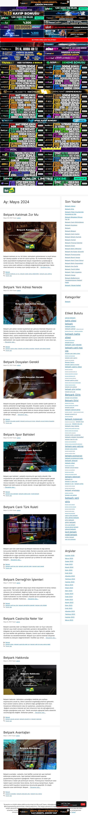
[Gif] (44, 91)
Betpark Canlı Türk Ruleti (20, 507)
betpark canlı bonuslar (70, 355)
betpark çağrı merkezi (70, 504)
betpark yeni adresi (71, 495)
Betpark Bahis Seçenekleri (74, 263)
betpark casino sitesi (11, 348)
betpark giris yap (70, 392)
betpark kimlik (68, 424)
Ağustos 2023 (70, 611)
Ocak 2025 (69, 564)
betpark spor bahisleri (11, 493)
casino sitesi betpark (71, 515)
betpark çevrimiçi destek (70, 506)
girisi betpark (70, 522)
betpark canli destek (73, 345)
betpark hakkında (36, 719)
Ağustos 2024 (70, 576)
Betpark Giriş (69, 209)
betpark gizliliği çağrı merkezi (71, 405)
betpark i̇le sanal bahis (70, 421)
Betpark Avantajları (16, 732)
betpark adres (9, 644)
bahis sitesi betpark (70, 322)
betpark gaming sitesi (71, 380)
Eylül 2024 (68, 573)
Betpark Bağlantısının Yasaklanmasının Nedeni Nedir (73, 280)
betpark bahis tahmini (70, 340)
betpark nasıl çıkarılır (38, 566)
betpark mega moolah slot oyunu (72, 428)
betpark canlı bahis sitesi (72, 353)
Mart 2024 (68, 591)
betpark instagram (73, 419)
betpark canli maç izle (11, 566)
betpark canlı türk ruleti (25, 566)
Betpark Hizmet (70, 240)
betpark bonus (69, 342)
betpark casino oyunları (72, 364)
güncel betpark (70, 529)
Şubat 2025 (69, 561)
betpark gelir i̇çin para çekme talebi (40, 644)
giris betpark (69, 520)
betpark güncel (69, 407)
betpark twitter (79, 484)
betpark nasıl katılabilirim (70, 441)
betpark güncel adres (72, 410)
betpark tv (68, 479)
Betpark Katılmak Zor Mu (20, 214)
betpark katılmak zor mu (12, 274)
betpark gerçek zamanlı (12, 719)
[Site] (22, 67)
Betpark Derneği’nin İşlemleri (23, 579)
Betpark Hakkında (16, 657)
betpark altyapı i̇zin (69, 331)
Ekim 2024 (68, 570)
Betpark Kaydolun (71, 225)
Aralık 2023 (69, 599)
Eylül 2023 (68, 608)
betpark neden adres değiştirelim (29, 274)
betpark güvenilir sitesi (78, 412)
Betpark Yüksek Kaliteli (73, 285)
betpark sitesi (70, 463)
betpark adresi (70, 329)
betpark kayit (80, 421)
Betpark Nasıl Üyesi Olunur (74, 260)
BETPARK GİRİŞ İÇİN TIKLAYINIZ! (44, 40)
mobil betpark (35, 493)
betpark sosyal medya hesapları (45, 421)
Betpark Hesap (70, 275)
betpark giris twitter (73, 389)
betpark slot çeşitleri (69, 465)
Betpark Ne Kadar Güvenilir (74, 251)
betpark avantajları (10, 794)
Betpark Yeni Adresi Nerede (22, 287)
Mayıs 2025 (69, 558)
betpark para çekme (71, 449)
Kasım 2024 (69, 567)
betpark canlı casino (71, 358)
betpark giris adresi (71, 387)
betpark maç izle (77, 424)
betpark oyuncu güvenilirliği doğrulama (73, 444)
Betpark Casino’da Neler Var (23, 618)
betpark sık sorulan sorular (71, 474)
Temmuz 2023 (70, 614)
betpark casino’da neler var (22, 644)
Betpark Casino (69, 362)
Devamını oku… (46, 267)
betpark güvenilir (69, 412)
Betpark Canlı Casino (72, 234)
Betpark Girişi (71, 400)
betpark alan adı (79, 329)
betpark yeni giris (72, 499)
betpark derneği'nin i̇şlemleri (27, 605)
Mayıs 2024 (69, 585)
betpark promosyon (73, 456)
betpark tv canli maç (71, 481)
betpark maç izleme (36, 794)
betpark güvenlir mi (25, 719)
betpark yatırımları (69, 493)
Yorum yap (8, 275)
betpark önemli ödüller (70, 509)
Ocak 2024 (69, 596)
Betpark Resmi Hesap (72, 257)
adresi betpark (70, 318)
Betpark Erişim (70, 246)
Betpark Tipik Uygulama (73, 272)
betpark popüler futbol (70, 451)
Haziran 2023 (69, 617)
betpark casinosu (69, 369)
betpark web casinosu (70, 488)
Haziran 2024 (69, 582)
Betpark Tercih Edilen (72, 269)
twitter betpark (69, 537)
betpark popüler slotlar (70, 453)
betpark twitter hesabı (70, 486)
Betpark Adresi (70, 206)
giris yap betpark (70, 525)
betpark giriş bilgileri (41, 605)
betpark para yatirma (46, 274)
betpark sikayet (71, 461)
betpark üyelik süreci (69, 511)
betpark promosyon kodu (27, 421)
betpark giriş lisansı (69, 403)
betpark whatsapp (72, 490)
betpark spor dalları (69, 472)
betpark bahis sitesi (72, 336)
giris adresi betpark (72, 518)
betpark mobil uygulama (70, 432)
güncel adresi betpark (71, 527)
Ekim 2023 (68, 605)
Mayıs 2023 (69, 620)
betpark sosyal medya (71, 467)
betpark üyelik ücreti (24, 493)
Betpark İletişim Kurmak (73, 237)
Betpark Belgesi (70, 231)
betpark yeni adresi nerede (42, 348)
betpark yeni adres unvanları (26, 348)
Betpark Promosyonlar (72, 254)
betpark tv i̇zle (69, 484)
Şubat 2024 (69, 594)
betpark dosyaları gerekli (12, 421)
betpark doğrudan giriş (23, 794)
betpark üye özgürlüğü (70, 513)
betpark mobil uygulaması (73, 435)
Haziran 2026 (69, 555)
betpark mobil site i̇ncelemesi (71, 430)
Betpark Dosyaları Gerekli (21, 362)
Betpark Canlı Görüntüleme (74, 222)
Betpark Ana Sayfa (71, 266)
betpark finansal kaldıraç (70, 378)
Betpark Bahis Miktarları (73, 249)
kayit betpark (71, 532)
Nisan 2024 (69, 588)
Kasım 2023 (69, 602)
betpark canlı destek (69, 360)
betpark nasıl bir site (71, 439)
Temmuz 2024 (70, 579)
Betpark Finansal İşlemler (73, 243)
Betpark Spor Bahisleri (19, 434)
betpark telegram (72, 477)
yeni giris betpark (70, 539)
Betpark (7, 272)
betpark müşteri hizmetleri (74, 437)
